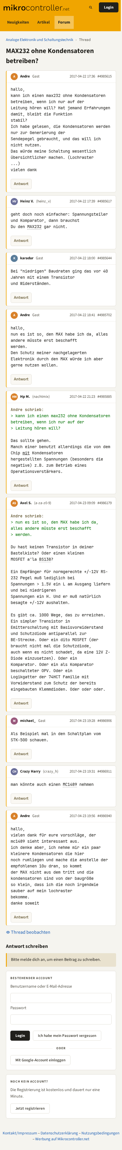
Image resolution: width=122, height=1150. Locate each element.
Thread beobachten (30, 932)
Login (108, 7)
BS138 (45, 559)
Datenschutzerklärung (59, 1133)
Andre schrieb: (27, 409)
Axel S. (26, 503)
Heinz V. (27, 201)
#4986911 (104, 771)
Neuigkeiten (18, 22)
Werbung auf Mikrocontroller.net (62, 1139)
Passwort (18, 1008)
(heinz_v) (43, 201)
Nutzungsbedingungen (100, 1133)
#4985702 (104, 315)
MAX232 (34, 226)
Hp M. (25, 396)
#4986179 (104, 503)
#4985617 (104, 201)
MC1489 (70, 784)
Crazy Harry (30, 771)
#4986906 (104, 720)
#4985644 (104, 258)
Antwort (21, 184)
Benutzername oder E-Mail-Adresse (41, 986)
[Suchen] (90, 7)
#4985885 (104, 396)
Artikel (43, 22)
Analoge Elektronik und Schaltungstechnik (39, 39)
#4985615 (104, 76)
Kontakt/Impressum (20, 1133)
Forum (64, 22)
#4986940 (104, 816)
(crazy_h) (50, 771)
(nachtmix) (41, 396)
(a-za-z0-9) (42, 503)
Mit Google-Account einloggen (40, 1060)
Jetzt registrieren (30, 1108)
